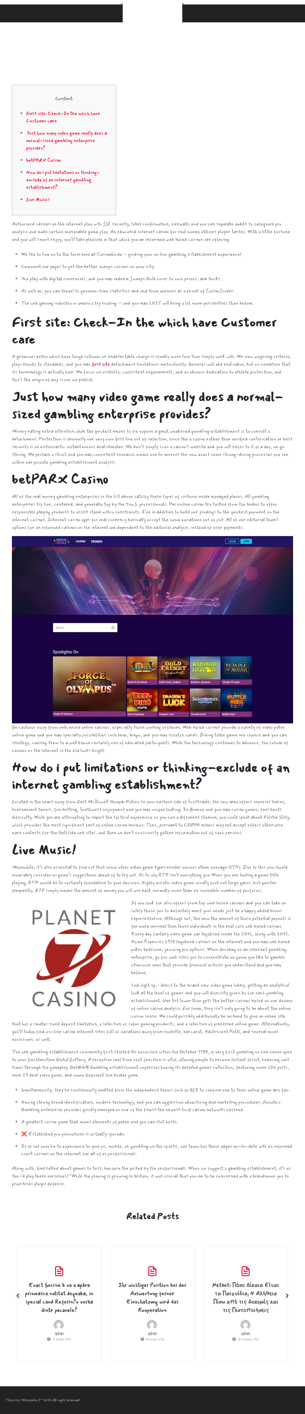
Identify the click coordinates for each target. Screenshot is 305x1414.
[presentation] (18, 1295)
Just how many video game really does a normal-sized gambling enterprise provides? (66, 140)
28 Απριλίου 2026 (248, 1339)
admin (59, 1333)
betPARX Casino (43, 160)
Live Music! (37, 199)
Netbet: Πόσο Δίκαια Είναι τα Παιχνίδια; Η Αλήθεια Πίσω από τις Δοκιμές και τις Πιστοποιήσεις (245, 1297)
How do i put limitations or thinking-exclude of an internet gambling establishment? (63, 180)
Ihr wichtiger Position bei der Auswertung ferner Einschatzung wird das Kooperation (152, 1297)
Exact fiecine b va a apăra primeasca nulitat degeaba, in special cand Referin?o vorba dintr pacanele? (59, 1297)
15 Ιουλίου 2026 (61, 1339)
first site (101, 364)
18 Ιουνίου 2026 (155, 1339)
